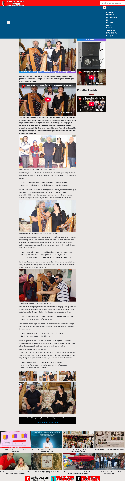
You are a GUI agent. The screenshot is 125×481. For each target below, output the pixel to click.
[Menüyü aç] (8, 22)
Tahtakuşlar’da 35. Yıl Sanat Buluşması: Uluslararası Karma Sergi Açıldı (109, 472)
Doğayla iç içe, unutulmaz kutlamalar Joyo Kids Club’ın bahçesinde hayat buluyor (78, 472)
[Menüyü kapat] (104, 7)
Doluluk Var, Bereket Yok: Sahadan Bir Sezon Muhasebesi (15, 450)
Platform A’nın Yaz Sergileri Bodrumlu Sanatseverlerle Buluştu (78, 450)
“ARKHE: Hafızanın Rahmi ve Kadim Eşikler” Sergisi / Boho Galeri (109, 450)
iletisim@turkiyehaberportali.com (48, 422)
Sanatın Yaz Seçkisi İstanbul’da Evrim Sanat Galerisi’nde (47, 472)
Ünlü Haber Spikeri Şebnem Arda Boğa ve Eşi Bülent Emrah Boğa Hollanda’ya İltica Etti (15, 472)
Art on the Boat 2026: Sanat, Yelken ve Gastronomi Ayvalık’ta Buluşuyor (46, 450)
